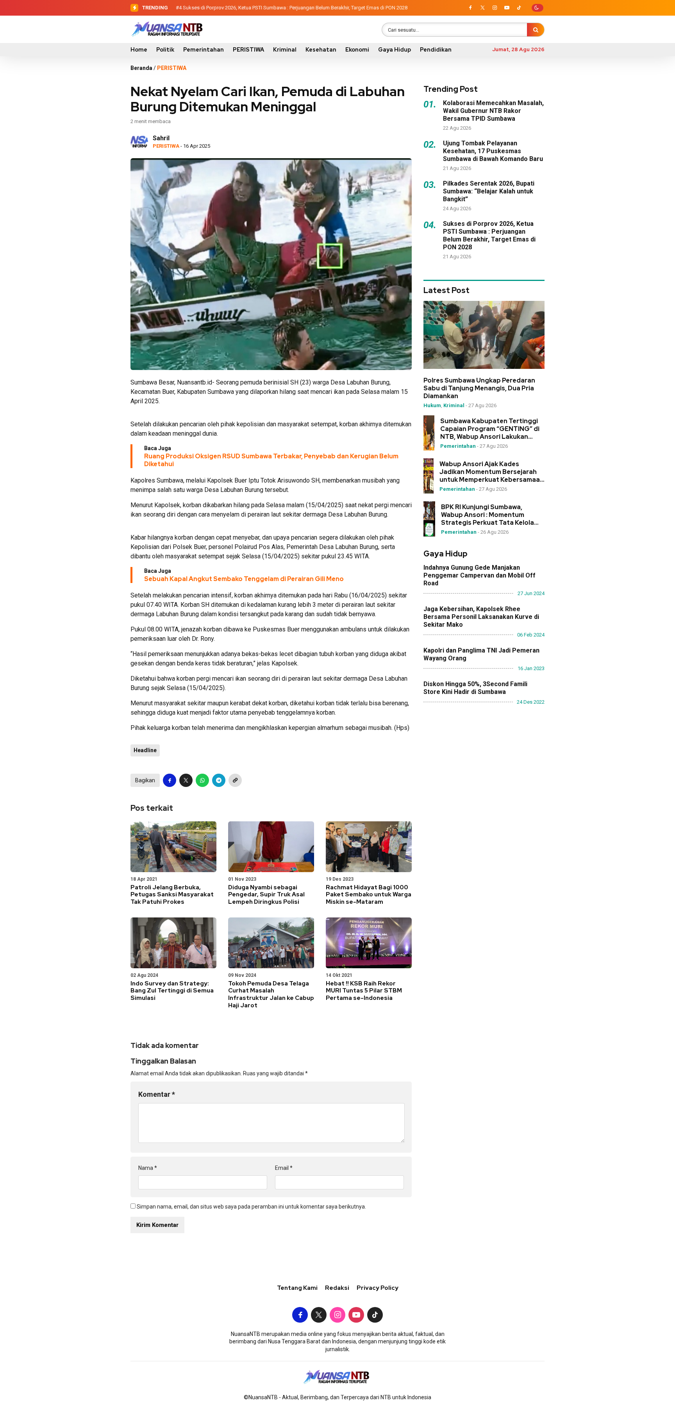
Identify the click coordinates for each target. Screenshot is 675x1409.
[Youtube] (507, 8)
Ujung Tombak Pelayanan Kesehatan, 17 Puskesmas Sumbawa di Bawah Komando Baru (493, 151)
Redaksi (337, 1288)
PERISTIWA (248, 49)
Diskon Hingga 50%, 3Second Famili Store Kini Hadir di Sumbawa (475, 688)
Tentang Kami (297, 1288)
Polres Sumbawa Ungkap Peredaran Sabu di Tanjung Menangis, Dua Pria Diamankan (479, 389)
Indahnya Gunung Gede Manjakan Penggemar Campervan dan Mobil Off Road (479, 575)
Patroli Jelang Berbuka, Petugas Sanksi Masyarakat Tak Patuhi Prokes (172, 894)
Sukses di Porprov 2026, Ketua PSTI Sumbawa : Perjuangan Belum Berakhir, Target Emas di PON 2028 (295, 8)
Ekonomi (357, 49)
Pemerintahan (203, 49)
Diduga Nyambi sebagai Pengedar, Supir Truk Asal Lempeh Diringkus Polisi (266, 894)
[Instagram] (494, 8)
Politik (165, 49)
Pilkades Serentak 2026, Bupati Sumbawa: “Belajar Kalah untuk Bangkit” (488, 191)
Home (138, 49)
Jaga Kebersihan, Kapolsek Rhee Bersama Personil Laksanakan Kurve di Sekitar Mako (481, 616)
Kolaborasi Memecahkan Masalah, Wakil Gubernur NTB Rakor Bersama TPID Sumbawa (493, 110)
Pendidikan (436, 49)
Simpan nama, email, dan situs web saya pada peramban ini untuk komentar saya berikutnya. (251, 1206)
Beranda (141, 68)
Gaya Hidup (394, 49)
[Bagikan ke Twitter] (186, 780)
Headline (145, 750)
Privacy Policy (377, 1288)
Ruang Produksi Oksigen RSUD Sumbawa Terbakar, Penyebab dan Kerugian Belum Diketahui (271, 460)
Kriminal (284, 49)
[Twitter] (482, 8)
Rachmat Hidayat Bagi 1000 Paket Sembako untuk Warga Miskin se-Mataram (368, 894)
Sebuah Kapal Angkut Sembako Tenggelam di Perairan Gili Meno (244, 579)
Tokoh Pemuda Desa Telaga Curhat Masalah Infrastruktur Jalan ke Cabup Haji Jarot (271, 994)
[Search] (535, 30)
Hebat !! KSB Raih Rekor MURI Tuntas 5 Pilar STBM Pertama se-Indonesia (364, 991)
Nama (147, 1168)
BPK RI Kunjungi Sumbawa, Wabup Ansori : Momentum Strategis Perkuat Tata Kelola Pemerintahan (487, 515)
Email (284, 1168)
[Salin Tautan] (235, 780)
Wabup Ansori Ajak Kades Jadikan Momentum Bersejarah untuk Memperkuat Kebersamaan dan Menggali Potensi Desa (491, 472)
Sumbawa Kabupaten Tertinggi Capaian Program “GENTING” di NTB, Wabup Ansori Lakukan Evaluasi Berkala (489, 429)
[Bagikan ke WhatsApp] (202, 780)
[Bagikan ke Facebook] (169, 780)
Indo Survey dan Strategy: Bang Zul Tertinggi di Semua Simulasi (172, 991)
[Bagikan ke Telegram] (218, 780)
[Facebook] (470, 8)
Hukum (432, 406)
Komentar (156, 1094)
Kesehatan (320, 49)
